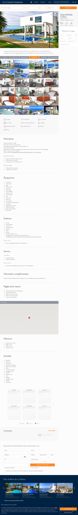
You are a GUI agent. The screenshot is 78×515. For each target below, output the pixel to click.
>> (40, 436)
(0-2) (52, 455)
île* (5, 459)
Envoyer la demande (42, 465)
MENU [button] (73, 2)
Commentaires (54, 57)
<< (38, 434)
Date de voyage (34, 459)
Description (14, 57)
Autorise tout (68, 509)
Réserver (34, 57)
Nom (6, 450)
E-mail (32, 450)
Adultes (32, 455)
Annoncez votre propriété (61, 2)
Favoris (43, 2)
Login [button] (49, 2)
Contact (36, 2)
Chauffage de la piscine (65, 44)
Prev (2, 29)
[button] (31, 2)
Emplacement (24, 57)
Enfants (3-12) (43, 455)
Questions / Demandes (9, 468)
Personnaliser (68, 512)
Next (56, 29)
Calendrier (44, 57)
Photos (5, 57)
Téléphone (7, 455)
